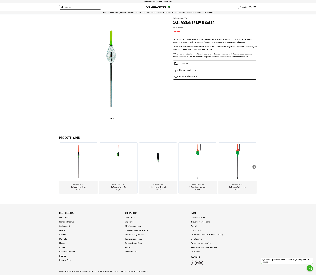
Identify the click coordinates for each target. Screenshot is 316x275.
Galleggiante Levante (197, 187)
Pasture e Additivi (194, 13)
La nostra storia (198, 217)
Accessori (181, 13)
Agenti (194, 226)
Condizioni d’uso (198, 239)
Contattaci (130, 217)
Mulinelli (160, 13)
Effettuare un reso (133, 226)
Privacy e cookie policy (201, 243)
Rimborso (129, 247)
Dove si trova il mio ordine (136, 230)
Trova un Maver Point (200, 222)
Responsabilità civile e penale (204, 247)
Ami (144, 13)
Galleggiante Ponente (237, 187)
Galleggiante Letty (118, 187)
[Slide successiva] (254, 167)
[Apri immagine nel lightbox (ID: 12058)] (111, 69)
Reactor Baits (170, 13)
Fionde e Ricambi (66, 222)
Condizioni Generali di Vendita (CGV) (207, 234)
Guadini (62, 234)
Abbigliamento (121, 13)
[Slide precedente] (62, 167)
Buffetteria (151, 13)
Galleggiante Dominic (158, 187)
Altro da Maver (208, 13)
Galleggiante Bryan (78, 187)
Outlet (104, 13)
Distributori (196, 230)
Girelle (62, 230)
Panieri (62, 247)
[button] (111, 118)
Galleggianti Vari (180, 18)
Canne (111, 13)
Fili (140, 13)
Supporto (129, 222)
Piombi (62, 256)
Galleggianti (133, 13)
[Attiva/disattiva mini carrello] (250, 7)
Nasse (62, 243)
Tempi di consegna (133, 239)
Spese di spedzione (133, 243)
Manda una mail (131, 252)
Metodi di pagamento (134, 234)
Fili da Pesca (64, 217)
